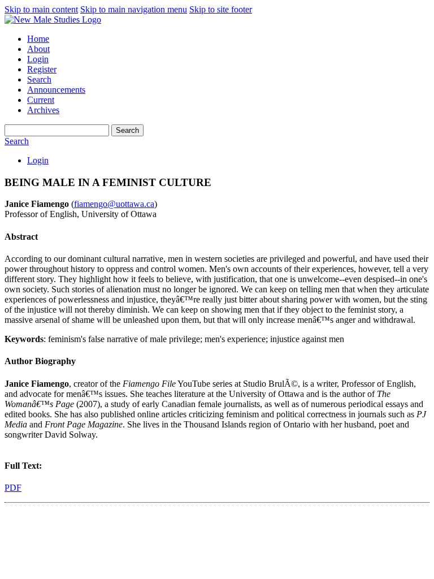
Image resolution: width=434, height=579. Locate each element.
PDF (13, 487)
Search (39, 79)
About (38, 49)
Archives (43, 110)
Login (38, 59)
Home (38, 39)
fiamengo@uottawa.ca (114, 204)
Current (40, 100)
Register (42, 69)
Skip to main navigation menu (133, 9)
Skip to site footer (220, 9)
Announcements (56, 89)
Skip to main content (41, 9)
